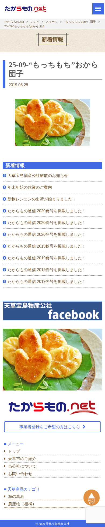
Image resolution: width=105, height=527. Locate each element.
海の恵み (16, 496)
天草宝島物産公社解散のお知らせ (38, 175)
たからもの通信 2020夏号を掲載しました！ (47, 210)
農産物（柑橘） (22, 504)
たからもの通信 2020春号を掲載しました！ (47, 222)
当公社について (22, 466)
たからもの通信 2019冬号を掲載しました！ (47, 281)
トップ (14, 451)
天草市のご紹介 (22, 458)
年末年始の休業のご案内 (30, 187)
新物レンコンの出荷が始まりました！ (42, 199)
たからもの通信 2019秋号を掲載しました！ (47, 246)
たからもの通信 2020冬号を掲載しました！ (47, 234)
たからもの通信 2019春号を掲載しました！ (47, 269)
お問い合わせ (20, 473)
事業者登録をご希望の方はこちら (49, 426)
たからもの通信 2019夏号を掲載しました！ (47, 258)
